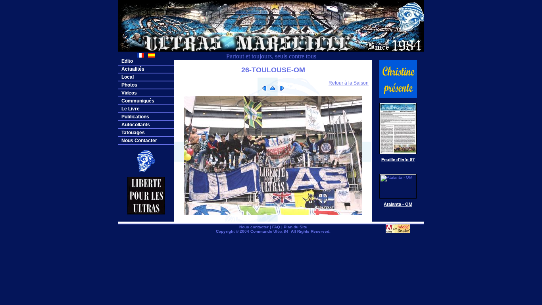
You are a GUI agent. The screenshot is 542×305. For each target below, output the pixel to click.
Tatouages (133, 132)
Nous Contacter (139, 140)
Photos (129, 85)
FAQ (276, 227)
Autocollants (135, 124)
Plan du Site (295, 227)
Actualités (132, 69)
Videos (129, 93)
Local (127, 77)
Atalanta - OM (398, 204)
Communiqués (137, 101)
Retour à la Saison (349, 83)
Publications (135, 117)
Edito (127, 61)
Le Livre (130, 109)
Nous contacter (254, 227)
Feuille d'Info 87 (398, 159)
